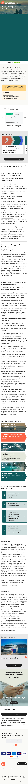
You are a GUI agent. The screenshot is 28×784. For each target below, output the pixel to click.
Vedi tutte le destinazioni (10, 98)
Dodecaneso (17, 67)
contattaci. (13, 779)
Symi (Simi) (4, 69)
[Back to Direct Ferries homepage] (9, 2)
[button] (14, 495)
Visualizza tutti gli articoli (14, 665)
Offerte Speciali (23, 188)
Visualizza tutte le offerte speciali (14, 159)
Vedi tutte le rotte (8, 95)
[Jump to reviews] (14, 62)
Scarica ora (14, 702)
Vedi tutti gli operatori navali (11, 96)
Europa (9, 67)
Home (2, 67)
